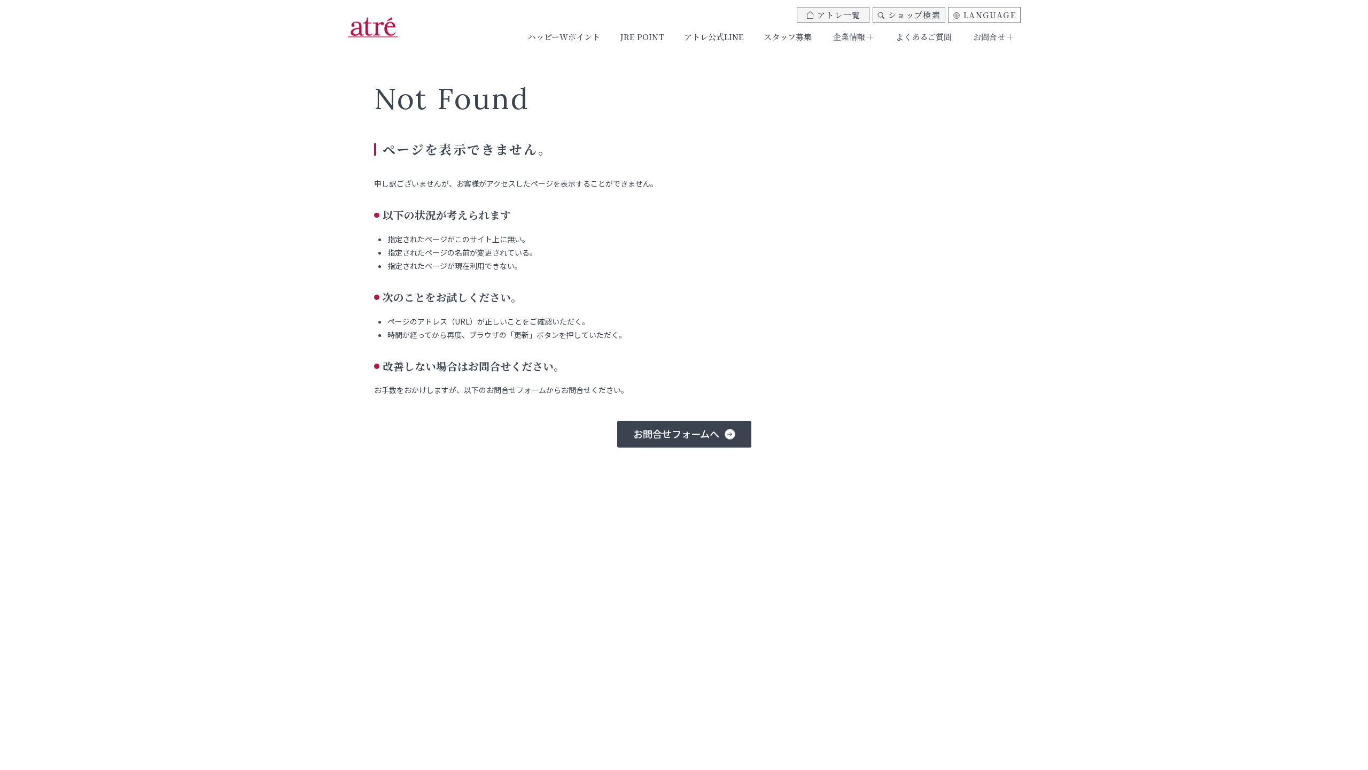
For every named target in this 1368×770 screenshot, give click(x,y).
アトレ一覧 (839, 14)
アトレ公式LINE (714, 36)
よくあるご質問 (924, 36)
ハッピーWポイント (564, 36)
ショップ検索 (914, 14)
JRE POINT (642, 36)
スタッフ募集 (788, 36)
